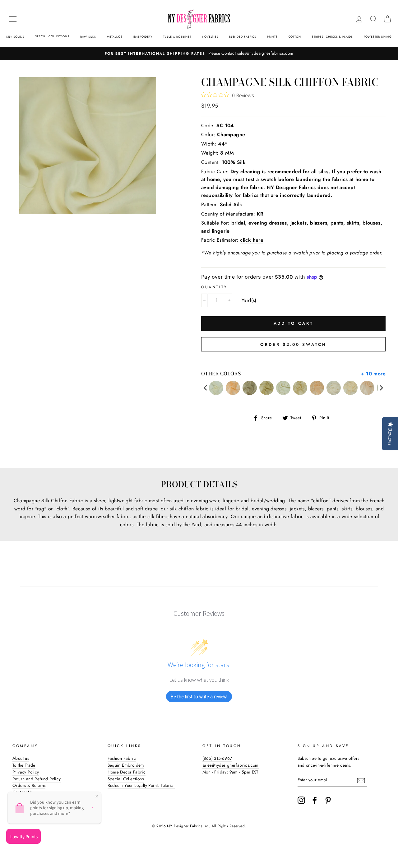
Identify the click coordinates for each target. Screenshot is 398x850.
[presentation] (205, 388)
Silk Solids (15, 37)
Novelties (210, 37)
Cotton (295, 37)
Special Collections (52, 36)
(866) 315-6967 (217, 758)
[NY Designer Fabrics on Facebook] (314, 800)
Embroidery (142, 37)
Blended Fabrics (243, 37)
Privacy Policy (25, 772)
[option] (199, 53)
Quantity (214, 287)
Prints (272, 37)
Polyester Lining (378, 37)
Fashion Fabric (122, 758)
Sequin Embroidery (126, 765)
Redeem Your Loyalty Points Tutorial (141, 785)
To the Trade (23, 765)
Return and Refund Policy (36, 779)
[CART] (387, 19)
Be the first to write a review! (199, 696)
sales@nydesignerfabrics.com (230, 765)
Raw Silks (88, 37)
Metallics (115, 37)
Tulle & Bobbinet (177, 37)
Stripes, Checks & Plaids (332, 37)
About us (20, 758)
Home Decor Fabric (127, 772)
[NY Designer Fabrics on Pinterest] (328, 800)
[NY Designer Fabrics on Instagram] (301, 800)
